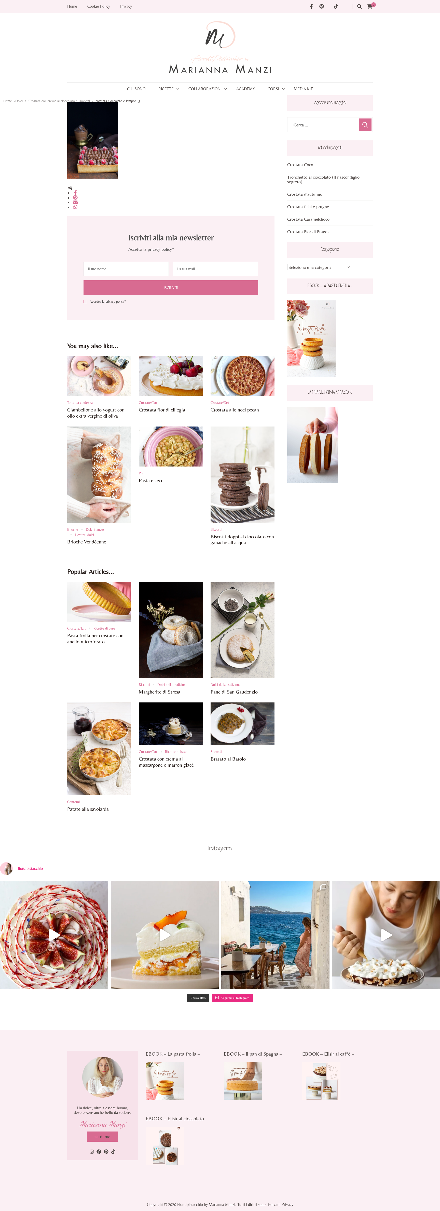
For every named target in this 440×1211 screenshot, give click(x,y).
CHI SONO (136, 89)
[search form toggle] (359, 6)
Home (72, 6)
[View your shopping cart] (370, 6)
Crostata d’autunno (304, 194)
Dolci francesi (95, 529)
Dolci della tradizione (172, 685)
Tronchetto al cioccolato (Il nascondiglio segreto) (323, 179)
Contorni (73, 802)
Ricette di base (104, 628)
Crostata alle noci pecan (235, 409)
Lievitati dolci (84, 535)
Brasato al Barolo (228, 759)
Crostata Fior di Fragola (309, 231)
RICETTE (166, 89)
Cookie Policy (98, 6)
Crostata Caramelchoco (308, 219)
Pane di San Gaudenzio (234, 692)
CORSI (273, 89)
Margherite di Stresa (159, 692)
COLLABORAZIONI (205, 89)
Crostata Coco (300, 164)
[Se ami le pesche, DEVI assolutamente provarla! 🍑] (165, 935)
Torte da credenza (80, 403)
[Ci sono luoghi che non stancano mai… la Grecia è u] (275, 935)
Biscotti (216, 529)
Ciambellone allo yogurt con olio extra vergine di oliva (96, 413)
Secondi (216, 752)
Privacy (126, 6)
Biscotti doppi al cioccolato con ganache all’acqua (242, 539)
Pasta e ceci (150, 480)
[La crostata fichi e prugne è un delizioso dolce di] (54, 935)
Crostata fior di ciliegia (162, 409)
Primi (142, 473)
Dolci (19, 101)
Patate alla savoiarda (88, 809)
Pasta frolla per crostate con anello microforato (95, 638)
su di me (102, 1136)
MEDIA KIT (303, 89)
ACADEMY (245, 89)
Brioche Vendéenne (86, 541)
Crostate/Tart (148, 403)
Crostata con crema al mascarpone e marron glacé (166, 762)
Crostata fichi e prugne (308, 206)
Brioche (72, 529)
